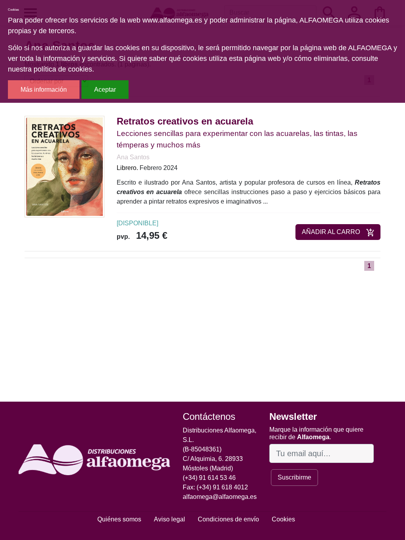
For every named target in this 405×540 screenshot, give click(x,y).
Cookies (283, 519)
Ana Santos (133, 157)
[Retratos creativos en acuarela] (64, 166)
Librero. (127, 167)
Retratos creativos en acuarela (185, 121)
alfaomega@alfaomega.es (220, 496)
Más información (44, 89)
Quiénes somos (119, 519)
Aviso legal (169, 519)
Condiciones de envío (228, 519)
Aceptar (105, 89)
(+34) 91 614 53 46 (209, 477)
